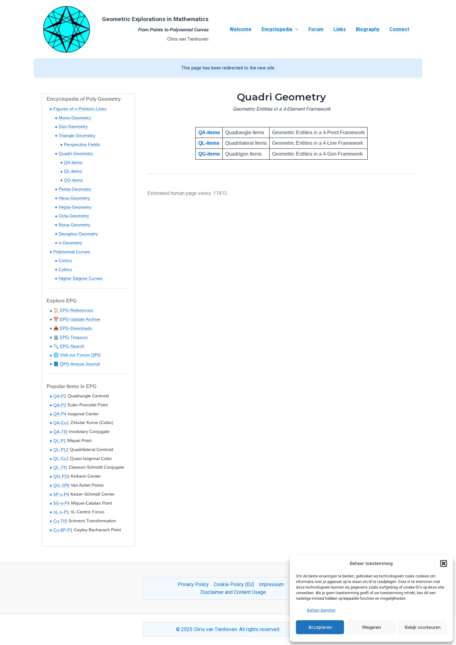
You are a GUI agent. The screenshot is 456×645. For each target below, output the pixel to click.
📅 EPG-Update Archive (76, 319)
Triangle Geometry (77, 135)
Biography (367, 29)
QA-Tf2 (60, 431)
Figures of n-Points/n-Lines (79, 108)
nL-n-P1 (61, 512)
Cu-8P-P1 (63, 530)
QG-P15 (61, 476)
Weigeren (371, 627)
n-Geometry (70, 242)
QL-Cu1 (61, 458)
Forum (316, 29)
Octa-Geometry (74, 215)
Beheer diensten (321, 610)
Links (339, 29)
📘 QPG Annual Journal (76, 363)
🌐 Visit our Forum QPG (77, 354)
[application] (295, 29)
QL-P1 (59, 440)
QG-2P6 (61, 485)
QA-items (73, 162)
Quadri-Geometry (76, 153)
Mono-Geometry (75, 117)
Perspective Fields (82, 144)
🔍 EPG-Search (68, 346)
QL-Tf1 (60, 467)
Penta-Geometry (75, 189)
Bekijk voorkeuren (422, 627)
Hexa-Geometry (74, 198)
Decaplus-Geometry (78, 233)
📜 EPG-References (73, 310)
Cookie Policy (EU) (234, 584)
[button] (443, 563)
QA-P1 (59, 396)
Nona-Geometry (74, 224)
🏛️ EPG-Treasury (70, 337)
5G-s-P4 (61, 503)
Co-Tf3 (60, 521)
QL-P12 (61, 449)
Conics (65, 260)
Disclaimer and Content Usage (233, 592)
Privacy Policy (193, 584)
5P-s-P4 (61, 494)
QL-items (73, 171)
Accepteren (320, 627)
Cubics (65, 269)
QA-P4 (59, 413)
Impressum (271, 584)
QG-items (73, 180)
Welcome (241, 29)
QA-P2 (59, 405)
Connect (399, 29)
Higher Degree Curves (81, 278)
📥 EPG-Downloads (72, 328)
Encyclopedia (277, 29)
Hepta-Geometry (75, 207)
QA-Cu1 (61, 422)
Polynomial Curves (71, 251)
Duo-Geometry (73, 126)
